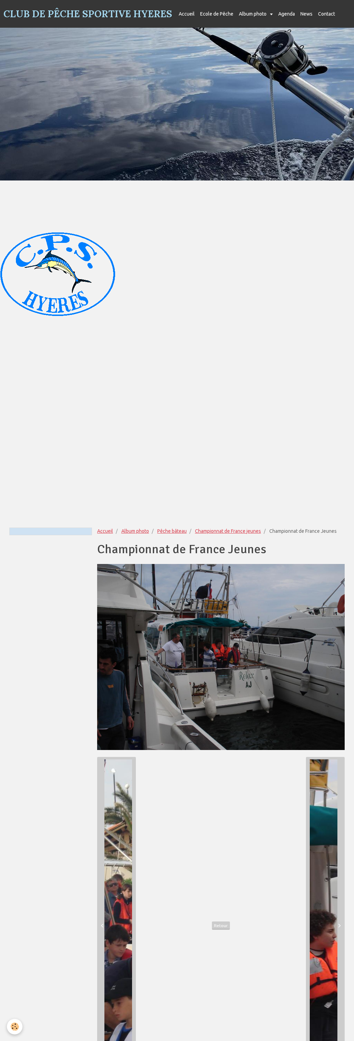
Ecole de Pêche (216, 14)
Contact (326, 14)
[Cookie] (14, 1026)
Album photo (253, 14)
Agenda (286, 14)
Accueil (187, 14)
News (306, 14)
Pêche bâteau (172, 531)
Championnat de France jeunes (228, 531)
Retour (221, 925)
